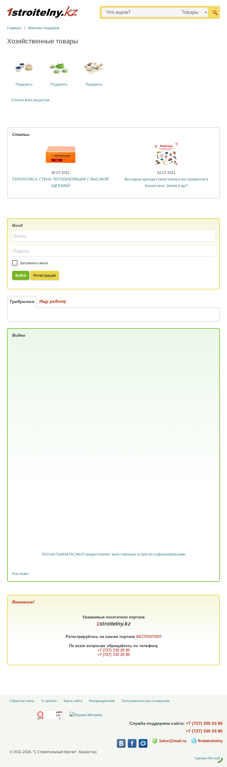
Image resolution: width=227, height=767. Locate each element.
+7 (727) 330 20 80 (204, 731)
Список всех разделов (30, 100)
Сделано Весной (207, 758)
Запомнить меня (33, 263)
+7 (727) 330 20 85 (204, 723)
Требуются (21, 301)
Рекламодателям (102, 701)
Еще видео (20, 573)
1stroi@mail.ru (173, 741)
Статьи (21, 134)
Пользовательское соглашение (146, 701)
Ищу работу (52, 301)
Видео (19, 335)
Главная (14, 28)
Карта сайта (73, 701)
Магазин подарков (43, 28)
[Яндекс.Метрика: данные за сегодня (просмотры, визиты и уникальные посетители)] (85, 715)
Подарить (24, 84)
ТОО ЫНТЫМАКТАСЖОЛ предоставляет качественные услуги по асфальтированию (113, 554)
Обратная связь (22, 701)
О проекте (49, 701)
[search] (215, 12)
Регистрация (44, 275)
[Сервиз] (24, 67)
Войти (20, 275)
